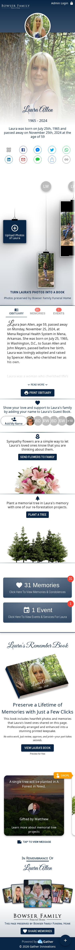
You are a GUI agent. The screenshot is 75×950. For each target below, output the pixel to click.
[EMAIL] (23, 159)
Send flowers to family (37, 457)
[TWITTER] (52, 150)
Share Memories (39, 931)
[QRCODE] (9, 150)
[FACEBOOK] (23, 150)
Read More (37, 384)
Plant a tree (37, 514)
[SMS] (38, 159)
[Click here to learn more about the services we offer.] (38, 917)
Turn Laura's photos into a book (37, 292)
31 (70, 578)
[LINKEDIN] (9, 159)
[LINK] (66, 159)
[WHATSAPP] (66, 150)
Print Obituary (40, 392)
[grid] (37, 241)
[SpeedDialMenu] (65, 940)
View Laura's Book (37, 748)
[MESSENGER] (38, 150)
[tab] (16, 311)
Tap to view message (37, 841)
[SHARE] (52, 159)
